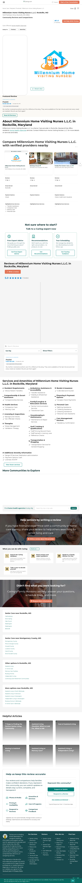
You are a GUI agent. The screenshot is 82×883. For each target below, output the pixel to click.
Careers (58, 857)
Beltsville (7, 628)
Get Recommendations (41, 253)
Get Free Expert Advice (16, 253)
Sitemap (32, 853)
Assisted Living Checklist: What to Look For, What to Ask (41, 726)
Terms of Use (7, 871)
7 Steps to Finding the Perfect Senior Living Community (13, 726)
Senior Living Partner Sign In (47, 840)
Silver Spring (8, 618)
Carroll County (9, 651)
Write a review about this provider (42, 539)
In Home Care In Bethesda (12, 703)
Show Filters (47, 351)
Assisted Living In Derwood (12, 693)
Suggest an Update (61, 789)
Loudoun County (10, 648)
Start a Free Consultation (69, 2)
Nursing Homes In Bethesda (13, 701)
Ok (73, 880)
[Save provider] (78, 8)
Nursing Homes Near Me (74, 861)
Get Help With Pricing (71, 21)
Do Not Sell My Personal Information (34, 862)
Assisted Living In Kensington (13, 696)
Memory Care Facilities (11, 671)
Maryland (12, 8)
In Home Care (9, 668)
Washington (8, 623)
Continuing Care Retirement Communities (17, 678)
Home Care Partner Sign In (47, 846)
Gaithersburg (8, 616)
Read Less (34, 548)
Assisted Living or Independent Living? (66, 749)
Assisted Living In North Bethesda (14, 691)
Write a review (14, 272)
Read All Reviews (10, 115)
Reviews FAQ (60, 855)
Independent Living (10, 676)
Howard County (9, 646)
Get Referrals (47, 850)
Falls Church (8, 621)
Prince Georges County (11, 643)
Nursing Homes (9, 673)
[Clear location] (69, 508)
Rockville (18, 8)
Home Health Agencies (19, 25)
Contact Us (59, 859)
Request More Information (42, 601)
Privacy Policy (18, 871)
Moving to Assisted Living (12, 749)
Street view (39, 89)
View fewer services (13, 464)
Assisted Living (9, 666)
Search (74, 508)
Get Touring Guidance (65, 253)
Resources (32, 847)
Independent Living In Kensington (14, 698)
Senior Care (6, 8)
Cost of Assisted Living (67, 724)
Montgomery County (11, 641)
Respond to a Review (61, 794)
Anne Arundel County (11, 653)
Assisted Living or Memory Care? (38, 749)
